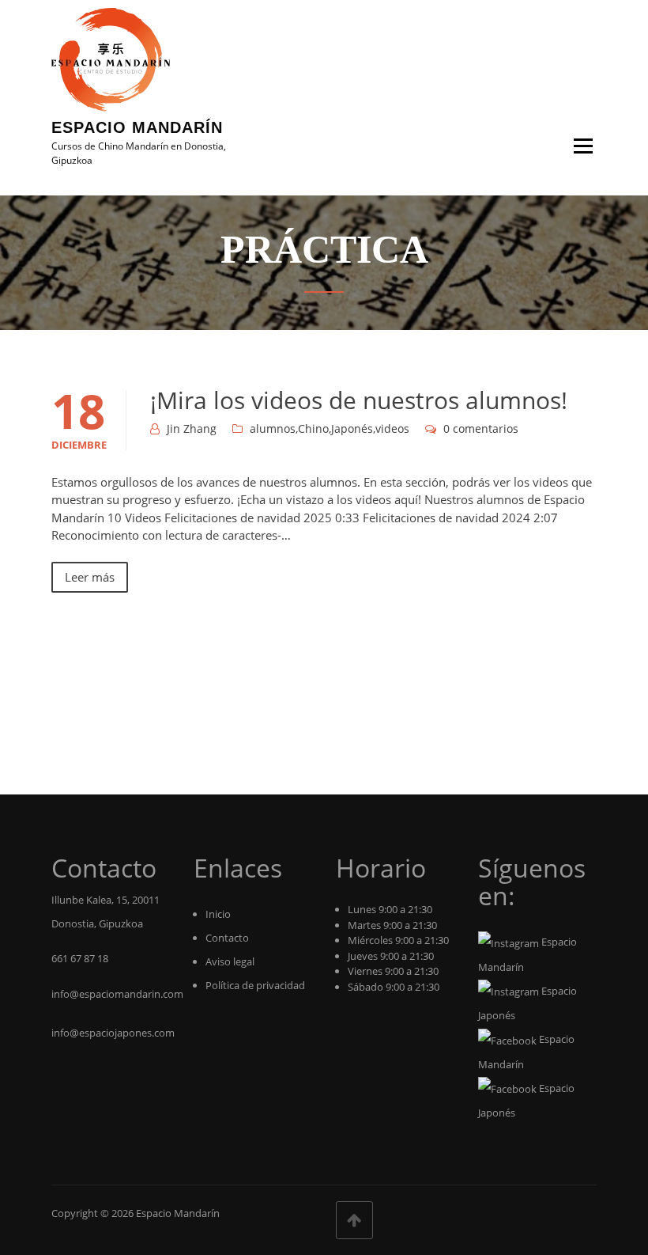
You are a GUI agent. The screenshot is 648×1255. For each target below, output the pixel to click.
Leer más (90, 577)
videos (392, 428)
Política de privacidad (255, 985)
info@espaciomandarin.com (117, 994)
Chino (313, 428)
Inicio (218, 914)
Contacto (227, 938)
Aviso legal (229, 961)
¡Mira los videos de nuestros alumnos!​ (358, 400)
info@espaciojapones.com (113, 1033)
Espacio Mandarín (137, 127)
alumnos (273, 428)
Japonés (352, 428)
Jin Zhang (192, 428)
